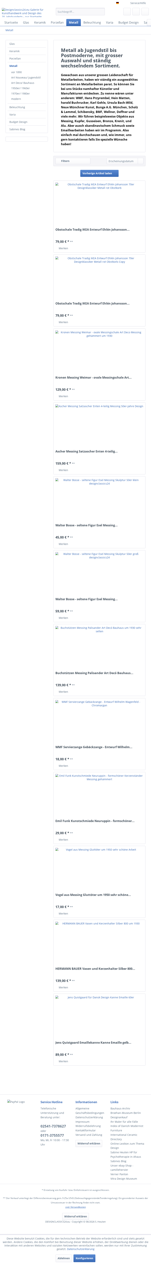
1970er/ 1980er (20, 93)
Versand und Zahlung (89, 1135)
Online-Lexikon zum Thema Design (127, 1146)
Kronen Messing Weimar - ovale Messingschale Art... (93, 378)
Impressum (82, 1121)
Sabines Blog (17, 129)
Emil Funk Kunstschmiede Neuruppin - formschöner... (95, 821)
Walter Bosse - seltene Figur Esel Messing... (86, 525)
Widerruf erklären (89, 1143)
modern (16, 99)
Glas (12, 44)
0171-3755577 (52, 1135)
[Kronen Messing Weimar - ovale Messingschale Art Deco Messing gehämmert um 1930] (99, 353)
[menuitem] (80, 13)
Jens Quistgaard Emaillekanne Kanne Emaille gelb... (93, 1043)
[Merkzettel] (127, 11)
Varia (12, 114)
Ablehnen (64, 1258)
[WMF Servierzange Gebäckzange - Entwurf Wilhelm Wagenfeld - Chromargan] (99, 722)
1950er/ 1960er (20, 88)
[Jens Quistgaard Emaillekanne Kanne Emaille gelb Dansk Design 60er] (99, 1018)
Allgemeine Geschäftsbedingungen (90, 1111)
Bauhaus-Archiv (120, 1108)
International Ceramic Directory (123, 1137)
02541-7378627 (53, 1126)
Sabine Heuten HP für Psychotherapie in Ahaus (125, 1154)
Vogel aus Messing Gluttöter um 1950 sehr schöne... (93, 895)
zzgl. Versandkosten (75, 1207)
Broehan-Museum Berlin (125, 1113)
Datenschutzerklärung (89, 1117)
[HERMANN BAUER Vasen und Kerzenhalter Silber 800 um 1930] (99, 944)
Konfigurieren (84, 1258)
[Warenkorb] (145, 11)
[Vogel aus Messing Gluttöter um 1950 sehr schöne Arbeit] (99, 870)
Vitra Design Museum (123, 1178)
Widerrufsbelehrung (88, 1126)
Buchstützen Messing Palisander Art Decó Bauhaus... (94, 673)
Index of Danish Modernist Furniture (126, 1128)
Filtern (64, 161)
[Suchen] (101, 11)
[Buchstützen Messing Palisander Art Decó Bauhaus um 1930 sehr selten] (99, 648)
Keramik (14, 51)
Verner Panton (119, 1174)
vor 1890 (16, 72)
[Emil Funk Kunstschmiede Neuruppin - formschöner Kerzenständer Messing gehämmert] (99, 796)
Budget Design (18, 122)
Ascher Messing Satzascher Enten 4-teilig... (86, 451)
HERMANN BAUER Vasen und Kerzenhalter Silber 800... (95, 969)
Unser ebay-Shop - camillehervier (121, 1168)
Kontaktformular (86, 1130)
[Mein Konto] (136, 11)
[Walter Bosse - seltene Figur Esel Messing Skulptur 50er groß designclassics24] (99, 574)
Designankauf (118, 1117)
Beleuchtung (17, 107)
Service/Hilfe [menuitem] (138, 3)
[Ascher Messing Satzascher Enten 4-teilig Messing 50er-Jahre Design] (99, 426)
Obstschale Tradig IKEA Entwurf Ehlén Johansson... (92, 230)
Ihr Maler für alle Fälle (124, 1121)
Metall (13, 66)
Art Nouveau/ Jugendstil (26, 77)
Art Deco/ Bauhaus (22, 83)
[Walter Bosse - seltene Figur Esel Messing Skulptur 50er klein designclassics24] (99, 500)
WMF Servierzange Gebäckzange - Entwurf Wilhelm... (93, 747)
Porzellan (15, 58)
